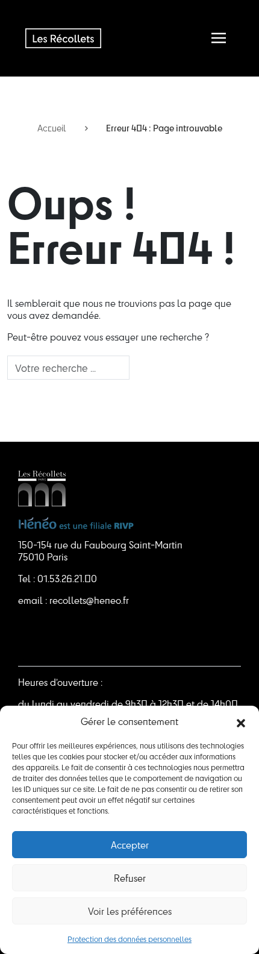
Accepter (130, 845)
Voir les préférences (130, 911)
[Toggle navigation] (219, 38)
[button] (241, 721)
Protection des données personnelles (129, 939)
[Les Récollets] (63, 38)
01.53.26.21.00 (67, 578)
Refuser (130, 878)
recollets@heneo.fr (89, 600)
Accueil (51, 128)
